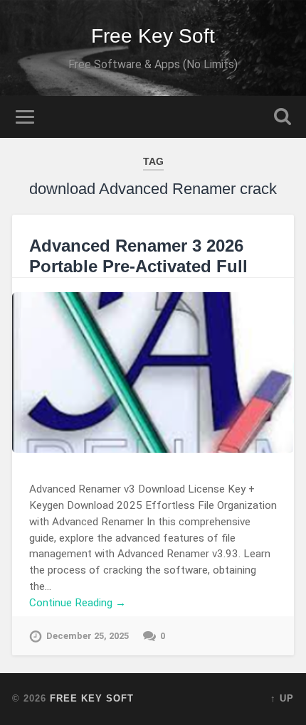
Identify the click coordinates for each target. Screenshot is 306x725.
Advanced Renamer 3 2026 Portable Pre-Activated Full (138, 256)
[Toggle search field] (282, 117)
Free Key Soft (153, 36)
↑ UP (282, 698)
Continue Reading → (77, 602)
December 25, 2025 (87, 635)
